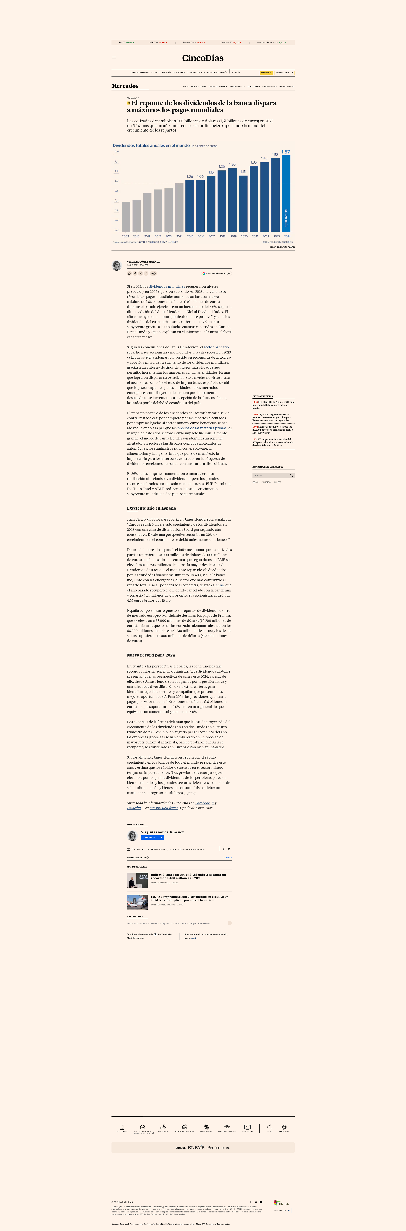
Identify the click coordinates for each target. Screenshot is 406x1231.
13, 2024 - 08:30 (137, 265)
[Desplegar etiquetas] (230, 923)
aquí (193, 938)
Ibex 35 (122, 42)
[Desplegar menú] (113, 58)
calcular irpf (121, 1131)
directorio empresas (227, 1131)
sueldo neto (163, 1131)
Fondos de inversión (218, 87)
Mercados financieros (137, 923)
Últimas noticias (211, 72)
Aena (219, 585)
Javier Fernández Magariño (163, 905)
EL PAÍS (234, 71)
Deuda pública (253, 87)
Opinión (223, 72)
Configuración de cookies (154, 1224)
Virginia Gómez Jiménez (143, 261)
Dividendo (154, 923)
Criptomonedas (269, 87)
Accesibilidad (189, 1224)
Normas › (227, 857)
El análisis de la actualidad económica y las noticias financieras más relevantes (168, 849)
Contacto (115, 1224)
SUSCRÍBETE (266, 73)
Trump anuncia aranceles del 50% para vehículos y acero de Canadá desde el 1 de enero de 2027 (273, 442)
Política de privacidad (174, 1224)
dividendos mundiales (167, 286)
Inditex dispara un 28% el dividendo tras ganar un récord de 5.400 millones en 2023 (188, 877)
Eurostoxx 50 (226, 42)
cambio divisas (206, 1131)
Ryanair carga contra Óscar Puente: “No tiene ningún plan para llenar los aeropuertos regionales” (271, 417)
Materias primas (237, 87)
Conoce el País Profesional (203, 1147)
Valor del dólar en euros (267, 42)
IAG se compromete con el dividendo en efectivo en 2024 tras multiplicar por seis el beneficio (189, 899)
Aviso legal (124, 1224)
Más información (135, 938)
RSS (203, 1224)
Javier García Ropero (160, 883)
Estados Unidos (178, 923)
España (165, 923)
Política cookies (136, 1224)
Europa (192, 923)
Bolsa (186, 87)
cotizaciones (247, 1131)
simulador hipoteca (142, 1131)
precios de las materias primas (201, 428)
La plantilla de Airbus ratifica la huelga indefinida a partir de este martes (273, 405)
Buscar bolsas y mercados (267, 467)
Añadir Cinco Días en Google (218, 273)
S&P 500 (153, 42)
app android (284, 1131)
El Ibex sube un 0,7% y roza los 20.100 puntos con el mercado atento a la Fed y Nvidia (272, 429)
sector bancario (216, 347)
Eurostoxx (266, 482)
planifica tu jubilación (184, 1131)
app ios (269, 1131)
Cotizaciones (179, 72)
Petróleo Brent (189, 42)
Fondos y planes (194, 72)
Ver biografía (148, 837)
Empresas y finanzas (140, 72)
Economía (166, 72)
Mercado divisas (198, 87)
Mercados (155, 72)
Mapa (198, 1224)
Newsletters (211, 1224)
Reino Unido (204, 923)
